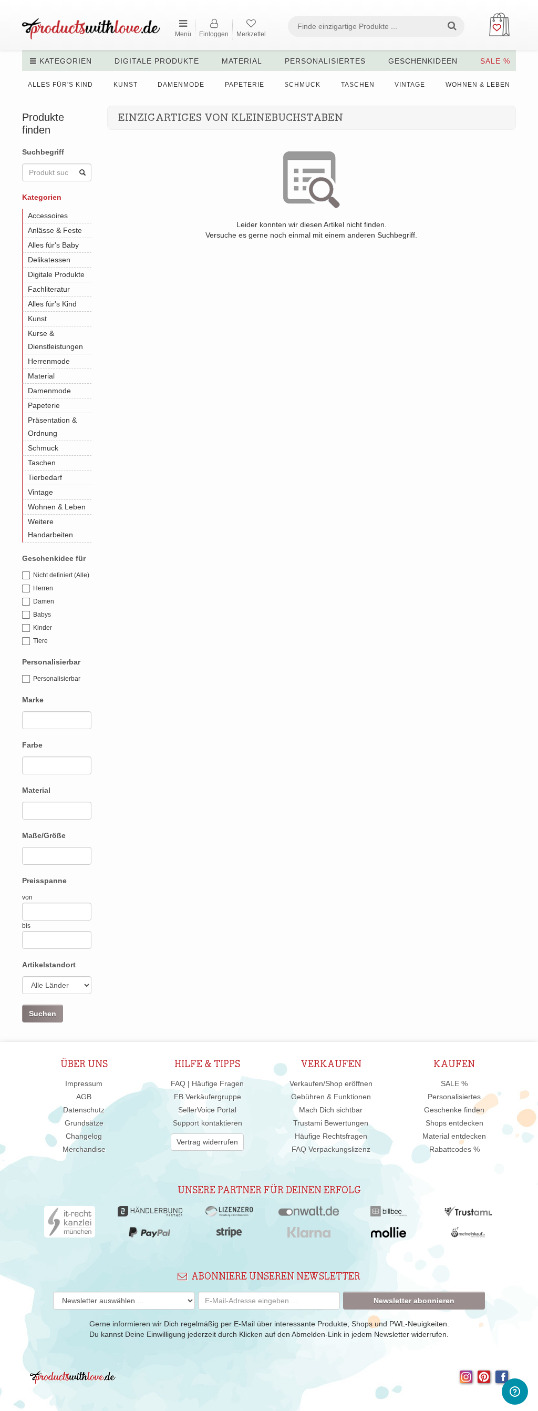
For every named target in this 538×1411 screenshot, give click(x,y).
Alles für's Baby (53, 245)
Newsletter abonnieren (414, 1300)
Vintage (410, 84)
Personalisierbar (56, 678)
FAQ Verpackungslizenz (331, 1149)
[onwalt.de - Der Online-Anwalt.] (308, 1213)
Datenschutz (84, 1110)
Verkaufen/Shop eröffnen (331, 1083)
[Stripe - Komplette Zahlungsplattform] (229, 1234)
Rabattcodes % (454, 1149)
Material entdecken (454, 1136)
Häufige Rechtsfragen (331, 1136)
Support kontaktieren (207, 1123)
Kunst (125, 84)
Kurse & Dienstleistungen (55, 340)
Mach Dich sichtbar (331, 1110)
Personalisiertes (325, 61)
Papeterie (244, 84)
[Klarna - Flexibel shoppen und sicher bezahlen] (309, 1234)
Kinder (42, 627)
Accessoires (48, 215)
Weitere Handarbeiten (50, 528)
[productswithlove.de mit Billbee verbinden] (388, 1213)
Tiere (40, 641)
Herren (43, 588)
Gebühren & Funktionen (331, 1096)
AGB (83, 1096)
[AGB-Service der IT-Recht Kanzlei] (69, 1224)
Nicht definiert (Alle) (61, 575)
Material (242, 61)
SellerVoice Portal (207, 1110)
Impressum (83, 1083)
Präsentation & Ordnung (52, 426)
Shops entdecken (454, 1123)
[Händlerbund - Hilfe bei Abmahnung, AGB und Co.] (150, 1213)
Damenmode (181, 84)
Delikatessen (49, 259)
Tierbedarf (45, 477)
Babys (42, 614)
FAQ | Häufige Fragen (207, 1083)
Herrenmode (49, 361)
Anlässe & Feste (55, 230)
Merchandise (84, 1149)
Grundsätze (84, 1123)
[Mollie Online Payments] (389, 1234)
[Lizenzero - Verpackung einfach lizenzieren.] (229, 1213)
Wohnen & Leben (478, 84)
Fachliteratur (49, 289)
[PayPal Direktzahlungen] (149, 1234)
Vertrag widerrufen (207, 1142)
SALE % (495, 61)
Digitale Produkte (157, 61)
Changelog (84, 1136)
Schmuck (302, 84)
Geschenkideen (423, 61)
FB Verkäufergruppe (207, 1096)
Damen (43, 601)
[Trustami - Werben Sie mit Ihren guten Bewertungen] (468, 1213)
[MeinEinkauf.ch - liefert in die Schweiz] (468, 1234)
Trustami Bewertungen (330, 1123)
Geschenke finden (454, 1110)
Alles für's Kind (60, 84)
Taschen (358, 84)
